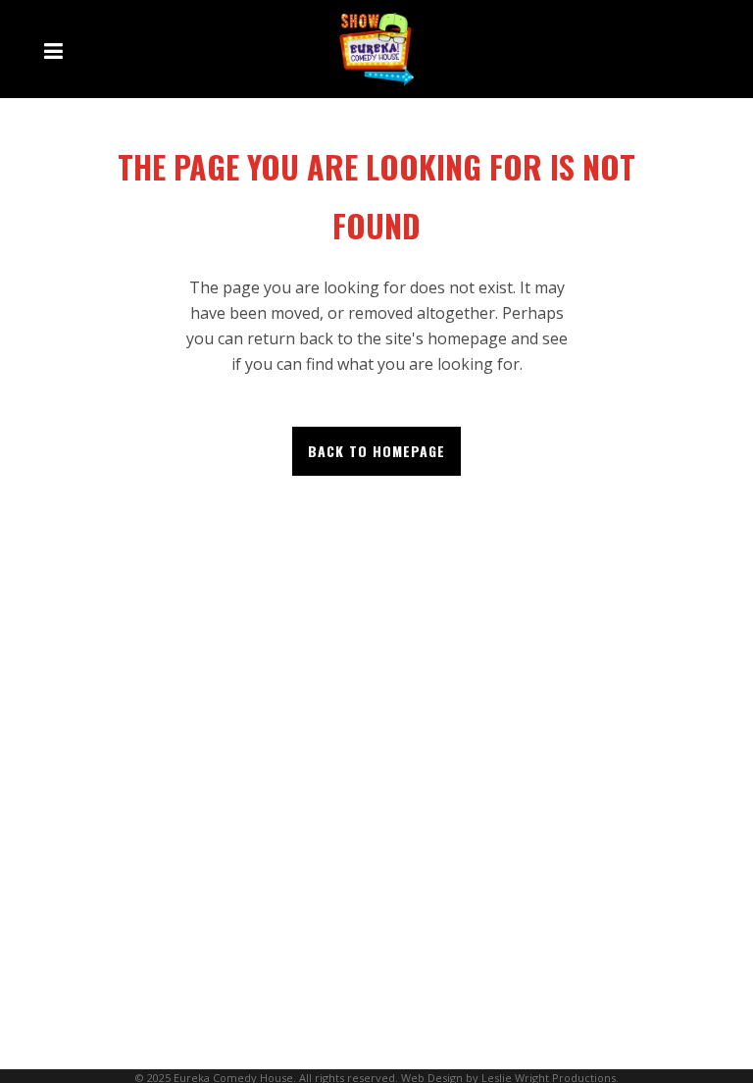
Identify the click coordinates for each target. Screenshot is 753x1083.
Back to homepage (376, 450)
